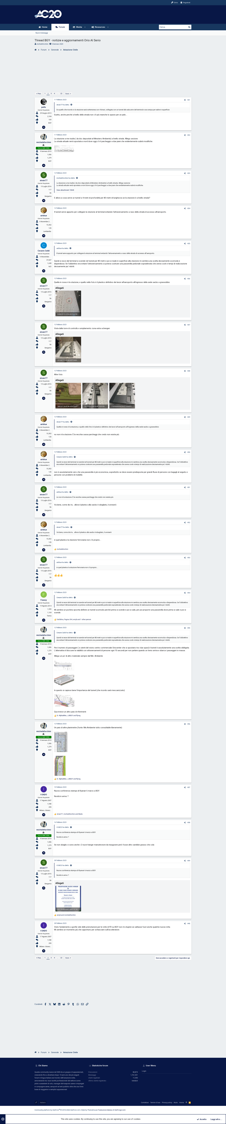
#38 (188, 822)
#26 (188, 279)
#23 (188, 173)
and (66, 915)
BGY (49, 123)
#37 (188, 787)
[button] (85, 27)
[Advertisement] (113, 71)
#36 (188, 724)
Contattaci (145, 1102)
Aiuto (176, 1102)
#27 (188, 325)
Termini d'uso (155, 1102)
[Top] (186, 1103)
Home (181, 1102)
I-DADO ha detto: (62, 827)
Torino (49, 616)
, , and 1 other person (74, 619)
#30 (188, 452)
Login (144, 1071)
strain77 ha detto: (63, 105)
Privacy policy (167, 1102)
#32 (188, 522)
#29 (188, 417)
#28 (188, 371)
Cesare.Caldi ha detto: (64, 457)
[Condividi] (185, 100)
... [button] (57, 93)
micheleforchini (42, 44)
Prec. (39, 94)
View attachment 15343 (65, 190)
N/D (50, 266)
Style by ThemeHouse (89, 1110)
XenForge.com (120, 1110)
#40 (188, 923)
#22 (188, 135)
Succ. (67, 94)
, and (68, 715)
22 (61, 93)
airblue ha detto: (62, 248)
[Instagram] (178, 1110)
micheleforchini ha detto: (65, 178)
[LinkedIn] (182, 1110)
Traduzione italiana (105, 1110)
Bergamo (48, 196)
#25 (188, 243)
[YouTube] (190, 1110)
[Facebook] (174, 1110)
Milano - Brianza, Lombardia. (49, 810)
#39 (188, 861)
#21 (188, 100)
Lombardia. (47, 231)
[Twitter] (186, 1110)
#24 (188, 208)
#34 (188, 593)
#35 (188, 628)
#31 (188, 487)
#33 (188, 558)
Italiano (43, 1102)
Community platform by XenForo (57, 1110)
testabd (135, 1081)
